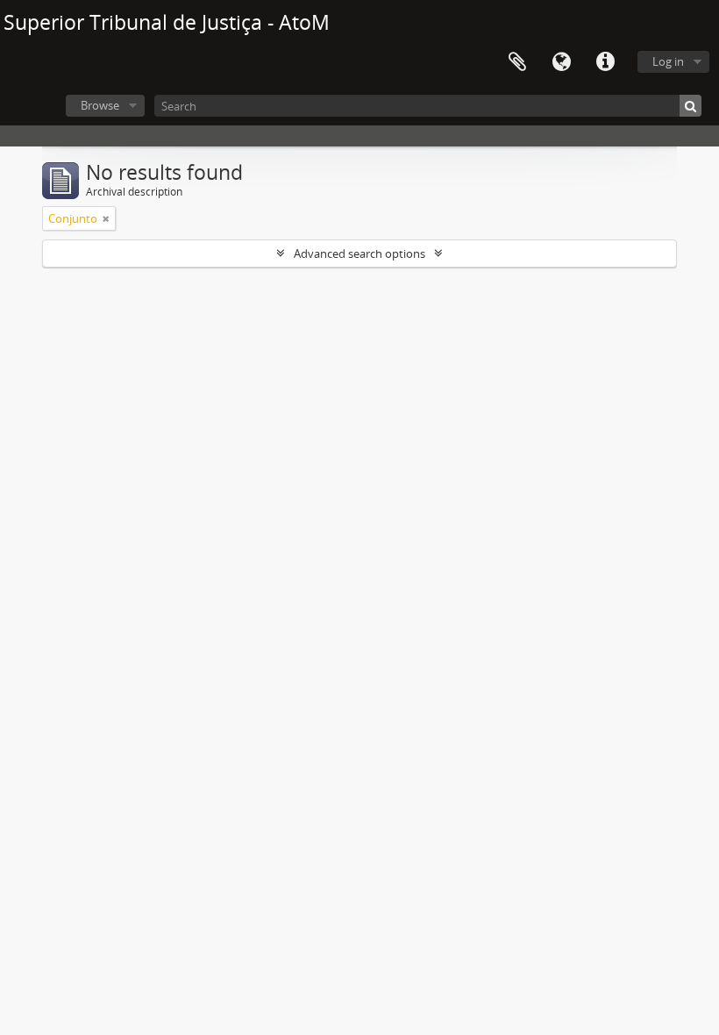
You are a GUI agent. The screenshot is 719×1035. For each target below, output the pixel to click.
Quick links (605, 62)
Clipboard (517, 62)
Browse (100, 105)
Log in (668, 61)
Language (561, 62)
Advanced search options (359, 253)
